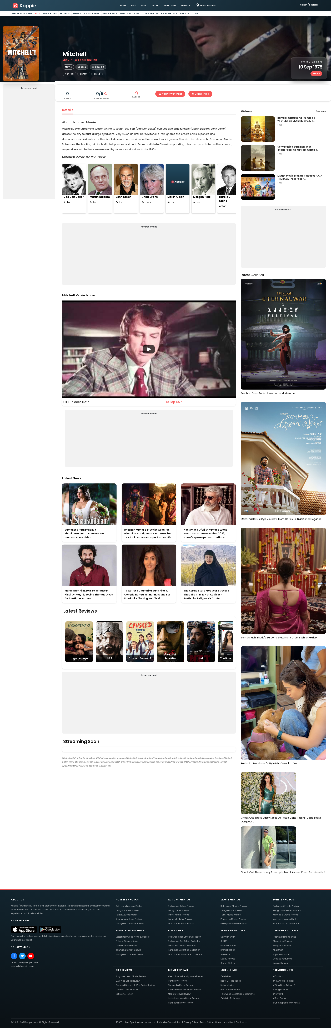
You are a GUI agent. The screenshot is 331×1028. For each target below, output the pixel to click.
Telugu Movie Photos (231, 910)
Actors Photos (179, 899)
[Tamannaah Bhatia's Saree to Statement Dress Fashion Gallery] (283, 580)
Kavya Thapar (280, 963)
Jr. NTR (223, 941)
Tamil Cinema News (126, 945)
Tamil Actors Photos (178, 914)
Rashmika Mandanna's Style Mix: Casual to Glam (270, 763)
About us (150, 1022)
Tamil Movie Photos (230, 914)
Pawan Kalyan (228, 945)
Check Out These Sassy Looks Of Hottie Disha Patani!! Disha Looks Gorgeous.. (281, 819)
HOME (123, 5)
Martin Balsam (100, 197)
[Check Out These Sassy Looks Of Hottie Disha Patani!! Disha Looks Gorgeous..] (268, 793)
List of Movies (227, 985)
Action (69, 73)
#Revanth (278, 993)
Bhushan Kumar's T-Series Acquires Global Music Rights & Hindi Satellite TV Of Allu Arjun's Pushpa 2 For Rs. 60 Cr (147, 534)
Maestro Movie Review (127, 989)
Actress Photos (127, 899)
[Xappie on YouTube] (30, 956)
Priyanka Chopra (281, 954)
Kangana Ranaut (282, 945)
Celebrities (225, 976)
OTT (37, 13)
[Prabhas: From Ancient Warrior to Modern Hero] (283, 334)
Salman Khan (227, 936)
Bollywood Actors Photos (181, 906)
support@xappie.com (22, 966)
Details (67, 110)
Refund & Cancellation (169, 1022)
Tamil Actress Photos (127, 914)
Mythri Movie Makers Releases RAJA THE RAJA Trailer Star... (299, 177)
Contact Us (242, 1022)
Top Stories (150, 13)
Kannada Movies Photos (233, 919)
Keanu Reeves (227, 958)
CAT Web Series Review (128, 980)
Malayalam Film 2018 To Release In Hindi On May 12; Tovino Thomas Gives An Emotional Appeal (89, 594)
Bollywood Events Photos (286, 906)
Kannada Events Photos (285, 914)
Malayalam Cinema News (129, 954)
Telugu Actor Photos (178, 910)
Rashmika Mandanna (284, 936)
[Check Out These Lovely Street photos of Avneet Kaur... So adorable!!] (268, 847)
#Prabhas (278, 976)
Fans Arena (92, 13)
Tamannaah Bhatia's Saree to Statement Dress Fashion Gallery (279, 637)
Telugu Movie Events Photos (287, 910)
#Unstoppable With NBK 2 (286, 1002)
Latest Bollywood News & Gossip (132, 936)
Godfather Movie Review (180, 1002)
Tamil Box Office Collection (182, 945)
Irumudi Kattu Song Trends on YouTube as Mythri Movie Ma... (296, 119)
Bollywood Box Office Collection (184, 941)
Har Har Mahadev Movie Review (184, 989)
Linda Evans (150, 197)
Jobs (195, 13)
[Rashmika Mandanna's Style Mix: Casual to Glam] (283, 703)
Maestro (170, 658)
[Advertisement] (29, 145)
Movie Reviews (130, 13)
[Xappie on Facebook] (14, 956)
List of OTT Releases (230, 980)
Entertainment (22, 13)
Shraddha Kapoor (282, 941)
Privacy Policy (191, 1022)
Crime (97, 73)
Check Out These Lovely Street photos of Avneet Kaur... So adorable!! (283, 872)
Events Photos (283, 899)
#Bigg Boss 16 (280, 989)
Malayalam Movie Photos (233, 923)
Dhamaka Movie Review (180, 985)
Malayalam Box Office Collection (185, 954)
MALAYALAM (170, 5)
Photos (64, 13)
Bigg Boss (50, 13)
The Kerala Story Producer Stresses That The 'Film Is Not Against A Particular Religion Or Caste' (206, 594)
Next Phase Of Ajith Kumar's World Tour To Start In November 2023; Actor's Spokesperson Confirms (205, 533)
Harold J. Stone (225, 199)
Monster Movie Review (179, 993)
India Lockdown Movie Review (183, 998)
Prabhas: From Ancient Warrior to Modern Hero (269, 393)
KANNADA (185, 5)
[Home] (24, 5)
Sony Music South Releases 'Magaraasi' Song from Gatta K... (298, 148)
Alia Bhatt (278, 949)
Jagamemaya (79, 658)
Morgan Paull (202, 197)
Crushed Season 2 (140, 658)
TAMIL (144, 5)
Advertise (228, 1022)
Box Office (109, 13)
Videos (77, 13)
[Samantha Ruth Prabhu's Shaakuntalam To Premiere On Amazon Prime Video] (89, 504)
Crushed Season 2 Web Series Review (135, 985)
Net (201, 658)
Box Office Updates (230, 989)
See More (321, 111)
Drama (84, 73)
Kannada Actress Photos (129, 919)
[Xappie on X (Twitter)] (22, 956)
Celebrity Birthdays (230, 998)
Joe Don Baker (74, 197)
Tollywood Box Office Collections (237, 993)
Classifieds (169, 13)
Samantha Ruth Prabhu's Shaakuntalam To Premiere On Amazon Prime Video (84, 533)
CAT (109, 658)
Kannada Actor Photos (180, 919)
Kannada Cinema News (128, 949)
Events (184, 13)
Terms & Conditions (210, 1022)
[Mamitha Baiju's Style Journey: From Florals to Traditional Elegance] (283, 458)
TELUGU (155, 5)
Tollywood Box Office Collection (184, 936)
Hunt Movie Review (177, 980)
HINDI (133, 5)
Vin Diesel (225, 954)
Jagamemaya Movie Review (131, 976)
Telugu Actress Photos (127, 910)
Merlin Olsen (175, 197)
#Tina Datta (279, 998)
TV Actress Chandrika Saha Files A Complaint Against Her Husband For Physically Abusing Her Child (147, 594)
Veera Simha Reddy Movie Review (185, 976)
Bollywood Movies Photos (233, 906)
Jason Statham (228, 963)
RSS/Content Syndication (129, 1022)
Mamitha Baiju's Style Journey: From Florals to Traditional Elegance (281, 519)
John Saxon (124, 197)
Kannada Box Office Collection (184, 949)
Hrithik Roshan (227, 949)
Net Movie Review (124, 993)
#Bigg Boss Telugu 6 (284, 985)
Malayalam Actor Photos (181, 923)
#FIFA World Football (283, 980)
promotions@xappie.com (24, 962)
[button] (149, 349)
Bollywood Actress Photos (129, 906)
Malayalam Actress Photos (130, 923)
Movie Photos (230, 899)
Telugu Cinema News (127, 941)
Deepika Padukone (282, 958)
